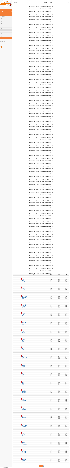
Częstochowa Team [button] (24, 322)
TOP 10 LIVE (3, 16)
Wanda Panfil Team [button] (24, 281)
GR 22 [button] (22, 347)
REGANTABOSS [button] (23, 306)
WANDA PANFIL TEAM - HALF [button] (24, 427)
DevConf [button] (23, 433)
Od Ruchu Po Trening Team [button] (24, 425)
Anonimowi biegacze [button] (24, 442)
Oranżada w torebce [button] (24, 391)
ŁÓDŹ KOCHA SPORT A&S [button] (24, 444)
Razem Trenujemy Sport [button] (24, 452)
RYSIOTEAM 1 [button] (23, 408)
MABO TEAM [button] (23, 324)
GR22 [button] (22, 348)
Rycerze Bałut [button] (23, 339)
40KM (1, 33)
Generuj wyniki (3, 41)
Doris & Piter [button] (23, 323)
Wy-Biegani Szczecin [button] (24, 451)
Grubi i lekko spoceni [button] (24, 443)
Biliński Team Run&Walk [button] (24, 381)
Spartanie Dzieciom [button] (24, 459)
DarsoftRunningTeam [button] (24, 305)
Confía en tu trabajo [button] (24, 409)
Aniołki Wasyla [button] (23, 366)
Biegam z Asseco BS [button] (24, 350)
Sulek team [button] (23, 382)
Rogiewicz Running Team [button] (24, 304)
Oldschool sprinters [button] (24, 417)
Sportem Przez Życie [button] (24, 290)
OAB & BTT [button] (23, 298)
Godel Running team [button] (24, 341)
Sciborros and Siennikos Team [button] (24, 357)
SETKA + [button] (23, 280)
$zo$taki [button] (23, 450)
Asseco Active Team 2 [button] (24, 426)
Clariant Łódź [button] (23, 315)
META (1, 18)
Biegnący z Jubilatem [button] (24, 424)
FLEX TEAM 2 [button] (23, 331)
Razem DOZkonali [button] (23, 434)
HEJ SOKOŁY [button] (23, 373)
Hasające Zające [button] (23, 307)
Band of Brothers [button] (23, 441)
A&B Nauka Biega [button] (23, 365)
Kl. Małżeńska (2, 43)
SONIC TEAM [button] (23, 340)
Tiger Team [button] (23, 314)
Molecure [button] (23, 383)
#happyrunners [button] (23, 375)
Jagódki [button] (23, 321)
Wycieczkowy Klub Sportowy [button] (24, 296)
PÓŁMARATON (3, 38)
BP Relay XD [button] (23, 349)
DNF (1, 36)
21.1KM (2, 26)
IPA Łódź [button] (23, 399)
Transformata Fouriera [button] (24, 461)
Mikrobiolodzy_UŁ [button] (23, 390)
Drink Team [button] (23, 367)
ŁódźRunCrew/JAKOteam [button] (24, 297)
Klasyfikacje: (45, 2)
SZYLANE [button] (23, 356)
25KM (1, 28)
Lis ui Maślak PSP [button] (23, 289)
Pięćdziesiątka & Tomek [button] (24, 392)
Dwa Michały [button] (23, 279)
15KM (1, 23)
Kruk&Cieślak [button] (23, 384)
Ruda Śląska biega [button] (23, 313)
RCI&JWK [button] (23, 364)
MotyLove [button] (23, 435)
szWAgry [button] (23, 418)
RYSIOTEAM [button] (23, 287)
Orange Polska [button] (23, 332)
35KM (1, 31)
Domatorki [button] (23, 330)
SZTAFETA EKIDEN (3, 13)
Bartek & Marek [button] (23, 288)
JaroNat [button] (23, 407)
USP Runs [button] (23, 416)
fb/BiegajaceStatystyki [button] (24, 400)
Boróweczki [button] (23, 358)
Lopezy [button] (22, 401)
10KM (2, 11)
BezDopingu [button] (23, 374)
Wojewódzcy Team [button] (23, 460)
